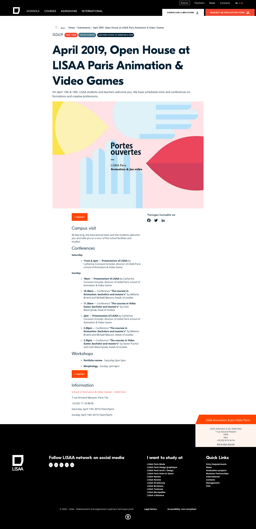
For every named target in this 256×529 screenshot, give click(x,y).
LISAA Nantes (154, 476)
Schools (33, 11)
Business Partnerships (217, 473)
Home (72, 27)
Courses (50, 11)
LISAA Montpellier (156, 492)
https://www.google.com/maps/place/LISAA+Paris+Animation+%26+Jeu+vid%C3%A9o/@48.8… (226, 444)
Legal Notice (150, 509)
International (92, 11)
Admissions (69, 11)
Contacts (225, 3)
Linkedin (61, 465)
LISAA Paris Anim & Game (160, 473)
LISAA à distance (155, 495)
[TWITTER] (156, 220)
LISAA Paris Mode (156, 464)
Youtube (72, 465)
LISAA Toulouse (155, 489)
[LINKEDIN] (163, 220)
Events (184, 3)
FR (237, 3)
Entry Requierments (216, 464)
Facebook (51, 465)
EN (242, 3)
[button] (128, 517)
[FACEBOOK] (148, 220)
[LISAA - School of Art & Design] (17, 463)
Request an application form (227, 12)
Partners (199, 3)
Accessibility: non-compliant (181, 509)
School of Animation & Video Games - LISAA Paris (99, 392)
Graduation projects (216, 470)
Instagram (56, 465)
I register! (79, 217)
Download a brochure (180, 12)
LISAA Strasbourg (156, 482)
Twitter (67, 465)
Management (213, 482)
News (212, 3)
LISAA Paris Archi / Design (160, 470)
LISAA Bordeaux (155, 486)
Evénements (84, 27)
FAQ (208, 486)
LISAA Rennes (154, 479)
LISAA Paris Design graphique (162, 467)
